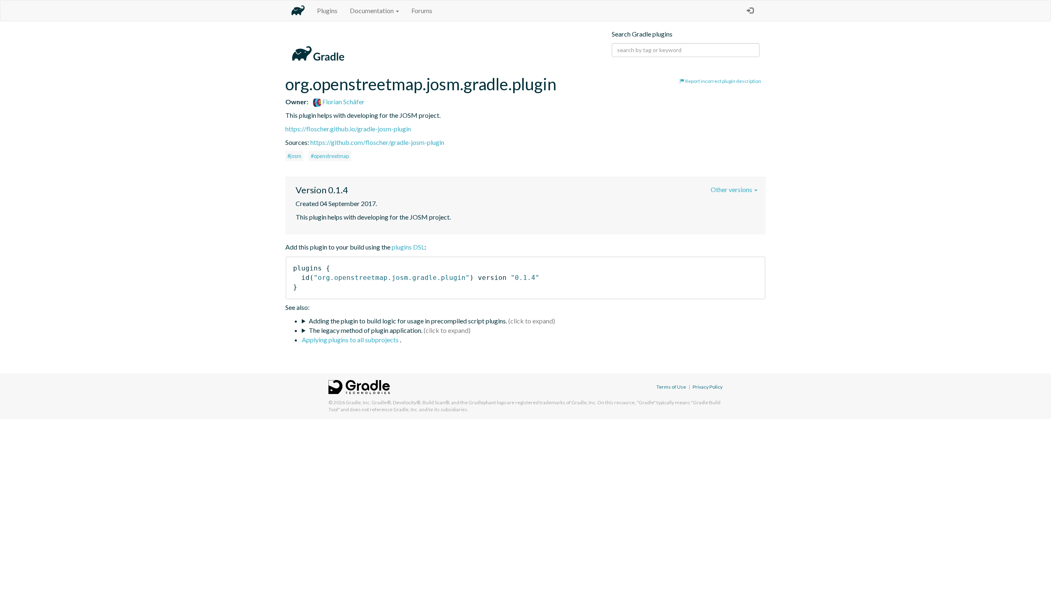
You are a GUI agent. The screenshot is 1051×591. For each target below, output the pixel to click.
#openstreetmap (330, 156)
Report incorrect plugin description (722, 81)
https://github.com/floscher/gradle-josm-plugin (377, 142)
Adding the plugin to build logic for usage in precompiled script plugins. (408, 321)
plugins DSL (408, 247)
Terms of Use (671, 387)
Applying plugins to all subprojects (351, 340)
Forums (421, 10)
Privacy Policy (708, 387)
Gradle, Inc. (358, 402)
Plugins (327, 10)
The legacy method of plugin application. (365, 330)
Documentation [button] (372, 10)
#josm (294, 156)
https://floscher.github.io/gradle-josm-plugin (348, 129)
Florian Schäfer (343, 101)
